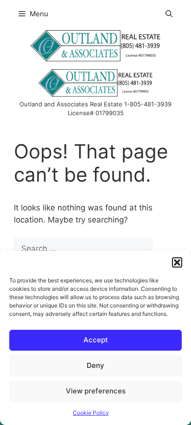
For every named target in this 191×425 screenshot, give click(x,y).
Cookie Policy (91, 412)
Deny (95, 365)
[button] (177, 262)
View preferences (96, 390)
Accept (95, 339)
